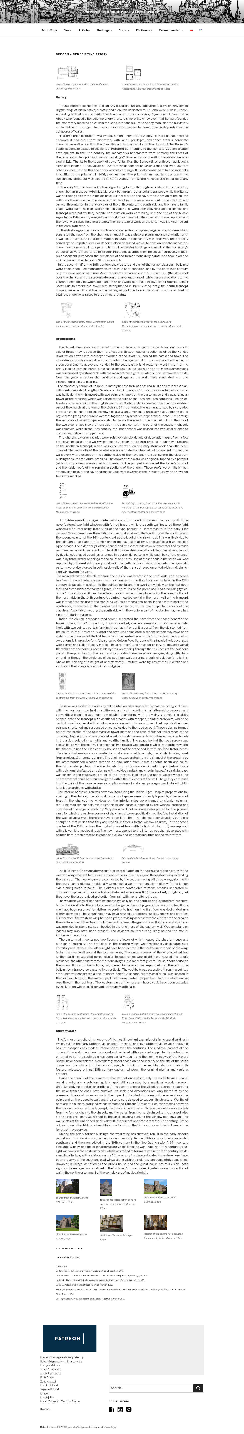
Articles (84, 30)
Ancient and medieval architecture (122, 11)
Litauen (44, 1393)
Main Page (49, 30)
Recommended (169, 30)
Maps (123, 30)
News (68, 30)
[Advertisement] (156, 1350)
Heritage (103, 30)
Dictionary (144, 30)
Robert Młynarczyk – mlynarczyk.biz (61, 1361)
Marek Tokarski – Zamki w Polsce (60, 1401)
